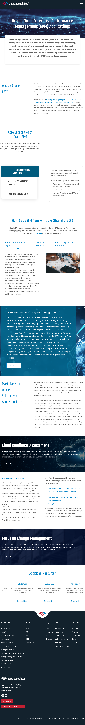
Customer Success (7, 635)
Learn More (8, 463)
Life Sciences (59, 635)
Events (48, 635)
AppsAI (3, 632)
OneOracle (5, 639)
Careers (74, 639)
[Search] (68, 4)
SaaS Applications (7, 664)
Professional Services (62, 646)
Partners (75, 632)
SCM (27, 632)
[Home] (15, 4)
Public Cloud (5, 667)
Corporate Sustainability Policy (73, 718)
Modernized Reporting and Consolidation (64, 244)
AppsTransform (6, 628)
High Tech (58, 643)
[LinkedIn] (2, 696)
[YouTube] (6, 696)
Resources (49, 632)
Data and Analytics (7, 660)
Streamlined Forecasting (40, 244)
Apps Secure (76, 643)
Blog (47, 628)
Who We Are (76, 628)
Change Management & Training (12, 657)
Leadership (76, 635)
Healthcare (59, 632)
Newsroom (49, 639)
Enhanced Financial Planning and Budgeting (15, 244)
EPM (27, 639)
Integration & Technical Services (12, 653)
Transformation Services (9, 646)
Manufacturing (60, 628)
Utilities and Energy (61, 639)
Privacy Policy (57, 718)
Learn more (38, 233)
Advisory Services (7, 643)
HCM (27, 628)
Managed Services (7, 650)
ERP (27, 635)
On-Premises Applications (35, 643)
